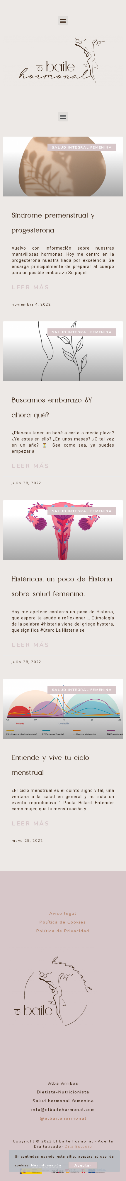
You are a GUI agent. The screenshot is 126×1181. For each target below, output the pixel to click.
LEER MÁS (30, 287)
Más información (46, 1165)
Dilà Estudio (78, 1146)
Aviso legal (62, 913)
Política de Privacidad (62, 931)
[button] (63, 20)
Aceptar (82, 1165)
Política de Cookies (63, 922)
